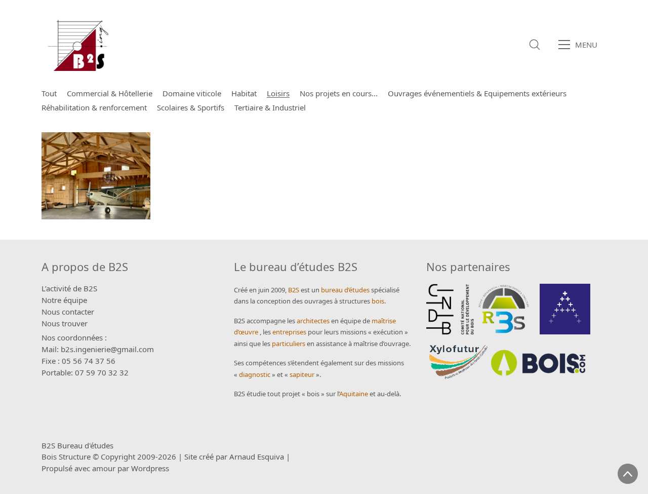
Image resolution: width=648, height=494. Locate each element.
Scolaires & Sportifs (190, 107)
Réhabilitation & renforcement (94, 107)
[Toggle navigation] (580, 44)
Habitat (244, 93)
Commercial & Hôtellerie (109, 93)
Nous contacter (68, 311)
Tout (49, 93)
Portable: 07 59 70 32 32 (85, 372)
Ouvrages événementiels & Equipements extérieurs (477, 93)
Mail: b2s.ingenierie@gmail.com (98, 349)
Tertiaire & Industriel (270, 107)
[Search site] (534, 44)
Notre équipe (64, 300)
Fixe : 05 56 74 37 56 (78, 360)
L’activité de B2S (69, 288)
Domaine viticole (192, 93)
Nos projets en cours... (339, 93)
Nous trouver (65, 323)
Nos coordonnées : (74, 337)
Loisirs (278, 93)
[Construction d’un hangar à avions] (96, 175)
